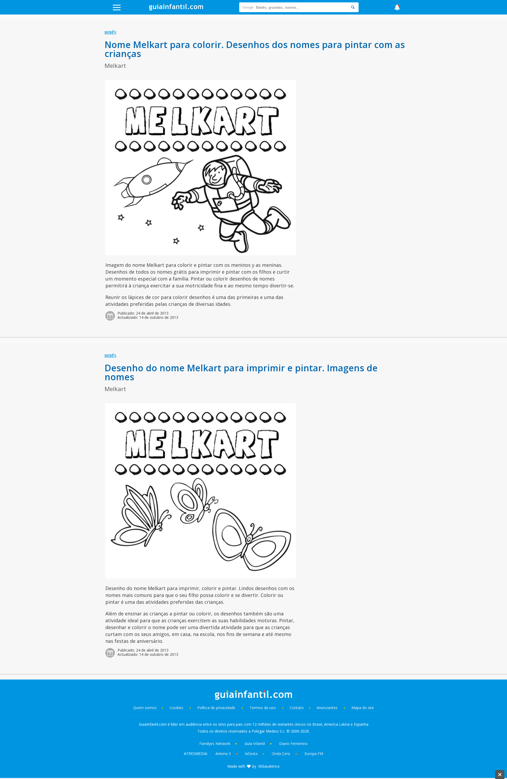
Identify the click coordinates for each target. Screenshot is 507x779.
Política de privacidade (216, 707)
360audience (269, 766)
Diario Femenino (293, 743)
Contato (297, 707)
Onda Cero (281, 753)
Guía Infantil (255, 743)
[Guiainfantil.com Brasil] (176, 9)
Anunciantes (327, 707)
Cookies (177, 707)
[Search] (353, 7)
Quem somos (145, 707)
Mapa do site (362, 707)
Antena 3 (223, 753)
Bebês (110, 33)
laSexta (251, 753)
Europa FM (313, 753)
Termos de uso (263, 707)
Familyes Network (214, 743)
